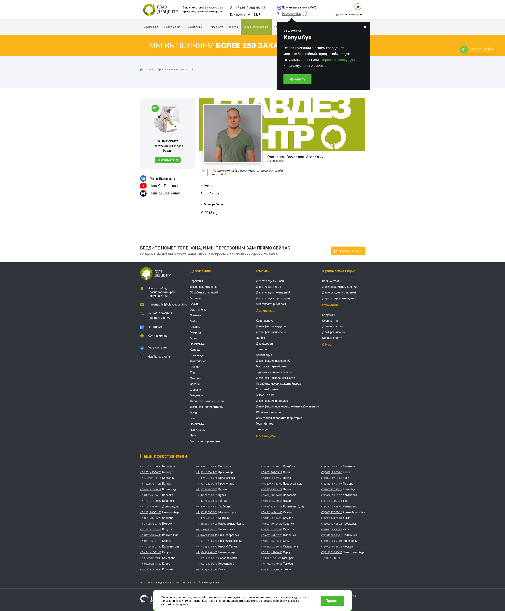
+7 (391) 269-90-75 (206, 483)
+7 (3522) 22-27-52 (206, 489)
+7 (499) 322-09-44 (150, 569)
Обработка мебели (268, 412)
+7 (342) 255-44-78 (271, 489)
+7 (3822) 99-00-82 (331, 472)
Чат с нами (155, 326)
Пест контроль (331, 281)
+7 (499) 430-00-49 (150, 466)
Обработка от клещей (204, 292)
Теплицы (262, 429)
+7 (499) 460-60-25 (206, 477)
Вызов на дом (265, 395)
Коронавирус (264, 320)
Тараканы (196, 281)
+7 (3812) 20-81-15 (206, 569)
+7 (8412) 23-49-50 (271, 477)
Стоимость (330, 305)
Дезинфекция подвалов (272, 400)
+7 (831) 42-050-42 (206, 540)
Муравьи (196, 298)
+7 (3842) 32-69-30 (150, 558)
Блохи (194, 304)
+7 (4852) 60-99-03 (331, 540)
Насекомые (197, 344)
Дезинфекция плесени (271, 332)
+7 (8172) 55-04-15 (150, 495)
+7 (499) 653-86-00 (150, 506)
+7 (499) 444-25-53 (331, 518)
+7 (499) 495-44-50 (206, 506)
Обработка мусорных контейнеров (278, 383)
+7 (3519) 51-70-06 (206, 512)
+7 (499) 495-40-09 (206, 518)
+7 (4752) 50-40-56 (271, 563)
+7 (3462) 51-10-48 (271, 552)
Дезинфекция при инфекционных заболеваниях (287, 406)
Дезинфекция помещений (273, 360)
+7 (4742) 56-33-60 (206, 500)
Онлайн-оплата (332, 337)
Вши (192, 418)
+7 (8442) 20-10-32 (150, 489)
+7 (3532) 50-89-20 (271, 466)
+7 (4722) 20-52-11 (150, 477)
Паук (193, 435)
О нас (326, 345)
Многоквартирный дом (205, 441)
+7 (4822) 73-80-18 (271, 569)
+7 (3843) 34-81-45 (206, 552)
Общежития (330, 320)
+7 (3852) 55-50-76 (150, 472)
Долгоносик (198, 361)
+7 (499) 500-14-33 (271, 495)
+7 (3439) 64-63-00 (271, 483)
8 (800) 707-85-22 (159, 318)
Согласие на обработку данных (200, 582)
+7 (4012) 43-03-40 (150, 546)
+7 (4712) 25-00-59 (206, 495)
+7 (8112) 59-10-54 (271, 500)
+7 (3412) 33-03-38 (150, 523)
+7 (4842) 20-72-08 (150, 552)
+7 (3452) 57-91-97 (331, 483)
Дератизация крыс (268, 286)
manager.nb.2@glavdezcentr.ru (167, 304)
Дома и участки (332, 326)
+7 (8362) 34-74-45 (150, 535)
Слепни (195, 384)
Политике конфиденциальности (222, 600)
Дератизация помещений (273, 292)
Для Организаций (334, 332)
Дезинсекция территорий (207, 406)
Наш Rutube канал (159, 356)
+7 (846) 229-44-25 (271, 518)
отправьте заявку (334, 60)
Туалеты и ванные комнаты (274, 372)
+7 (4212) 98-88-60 (331, 506)
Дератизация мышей (270, 281)
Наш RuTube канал (165, 193)
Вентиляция (264, 355)
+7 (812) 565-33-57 (331, 552)
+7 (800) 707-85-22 (150, 518)
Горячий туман (265, 423)
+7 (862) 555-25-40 (271, 540)
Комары (195, 326)
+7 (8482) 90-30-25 (331, 466)
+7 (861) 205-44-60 (206, 472)
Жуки (193, 412)
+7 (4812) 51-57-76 (271, 535)
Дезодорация (265, 343)
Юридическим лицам (338, 271)
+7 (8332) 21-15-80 (150, 563)
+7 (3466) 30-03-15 (206, 535)
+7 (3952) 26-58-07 (150, 529)
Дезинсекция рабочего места (275, 377)
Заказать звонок (168, 160)
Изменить (297, 79)
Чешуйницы (197, 429)
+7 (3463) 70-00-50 (206, 529)
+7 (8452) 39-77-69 (271, 529)
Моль (193, 321)
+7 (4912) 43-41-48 (271, 512)
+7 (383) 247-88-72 (206, 563)
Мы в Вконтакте (162, 178)
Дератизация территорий (273, 298)
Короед (195, 349)
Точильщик (197, 355)
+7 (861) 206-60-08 (250, 8)
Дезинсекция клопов (204, 286)
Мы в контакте (157, 347)
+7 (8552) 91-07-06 (206, 523)
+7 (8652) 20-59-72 (271, 546)
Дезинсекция (200, 271)
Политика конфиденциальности (159, 582)
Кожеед (195, 366)
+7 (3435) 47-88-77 (206, 546)
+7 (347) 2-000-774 (331, 500)
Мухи (193, 338)
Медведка (197, 395)
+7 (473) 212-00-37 (150, 500)
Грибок (260, 337)
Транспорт (263, 349)
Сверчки (195, 378)
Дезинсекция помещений (207, 401)
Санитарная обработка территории (279, 417)
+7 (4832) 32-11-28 (150, 483)
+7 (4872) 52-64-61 (331, 477)
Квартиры (328, 315)
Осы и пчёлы (198, 309)
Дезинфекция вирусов (271, 326)
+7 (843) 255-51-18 (150, 540)
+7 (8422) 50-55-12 (331, 495)
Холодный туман (267, 389)
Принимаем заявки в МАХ (299, 7)
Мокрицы (196, 332)
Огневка (195, 315)
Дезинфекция (266, 311)
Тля (192, 372)
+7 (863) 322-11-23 (271, 506)
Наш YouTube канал (165, 186)
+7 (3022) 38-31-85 (331, 529)
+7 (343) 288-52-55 (150, 512)
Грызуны (262, 271)
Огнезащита (265, 436)
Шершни (195, 389)
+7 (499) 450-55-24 (331, 546)
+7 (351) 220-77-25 (331, 535)
